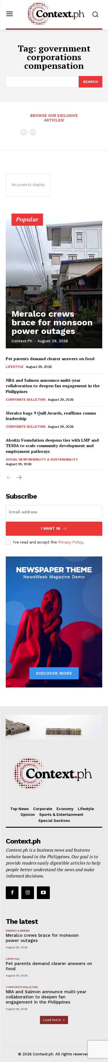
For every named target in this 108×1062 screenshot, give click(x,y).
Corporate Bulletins (26, 400)
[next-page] (18, 477)
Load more (52, 1019)
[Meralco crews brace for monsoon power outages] (54, 283)
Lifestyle (15, 367)
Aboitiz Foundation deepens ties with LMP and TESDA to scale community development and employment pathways (52, 445)
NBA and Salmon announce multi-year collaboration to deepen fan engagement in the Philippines (53, 385)
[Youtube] (43, 892)
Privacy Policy (70, 542)
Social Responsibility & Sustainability (42, 459)
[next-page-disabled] (33, 132)
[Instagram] (27, 892)
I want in (50, 528)
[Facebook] (12, 892)
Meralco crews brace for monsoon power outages (52, 322)
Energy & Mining (18, 930)
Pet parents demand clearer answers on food (50, 358)
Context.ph (22, 341)
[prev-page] (23, 132)
